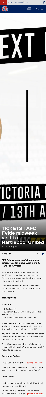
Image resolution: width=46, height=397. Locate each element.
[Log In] (44, 2)
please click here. (35, 363)
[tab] (3, 2)
